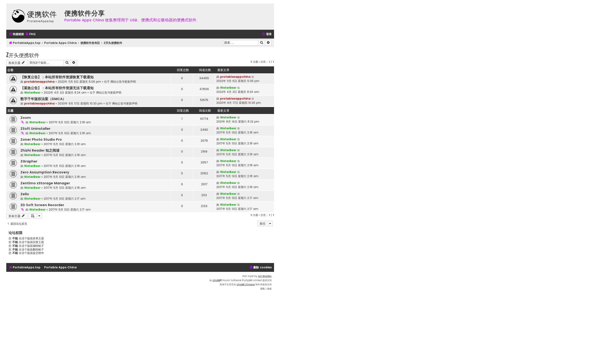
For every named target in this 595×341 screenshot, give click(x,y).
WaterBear (32, 92)
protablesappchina (39, 82)
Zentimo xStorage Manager (45, 183)
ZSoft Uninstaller (35, 128)
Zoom (25, 117)
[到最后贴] (253, 77)
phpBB (216, 280)
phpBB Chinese (246, 284)
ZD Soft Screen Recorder (42, 205)
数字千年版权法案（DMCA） (43, 99)
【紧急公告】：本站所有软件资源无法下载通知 (57, 88)
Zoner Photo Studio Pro (41, 139)
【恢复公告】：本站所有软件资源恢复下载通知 (57, 77)
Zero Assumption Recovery (44, 172)
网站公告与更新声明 (123, 82)
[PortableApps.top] (34, 17)
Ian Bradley (265, 276)
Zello (24, 194)
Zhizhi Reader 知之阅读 (40, 150)
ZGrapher (28, 161)
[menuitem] (30, 34)
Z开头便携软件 (22, 54)
